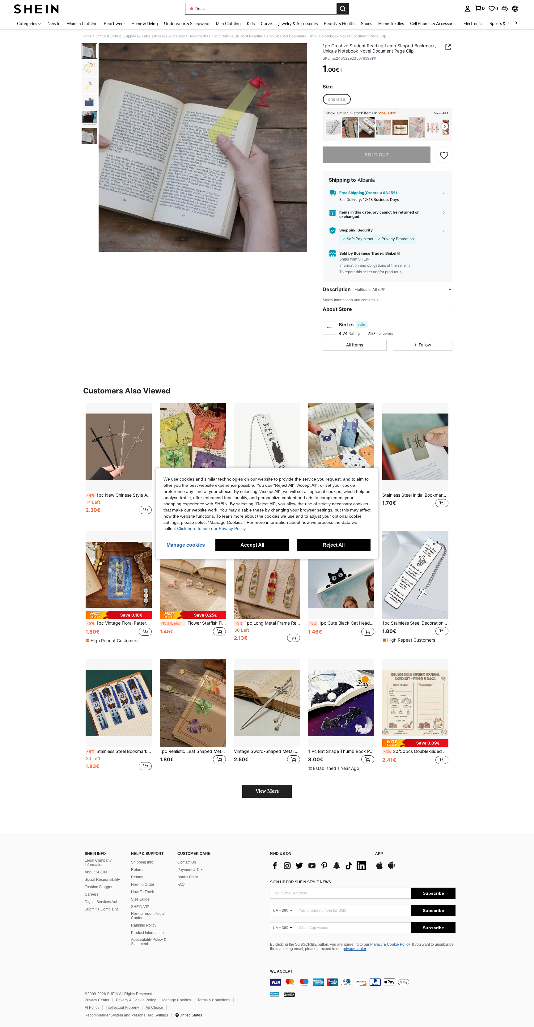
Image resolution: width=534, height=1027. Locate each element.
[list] (319, 865)
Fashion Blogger (98, 887)
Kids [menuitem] (251, 23)
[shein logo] (36, 8)
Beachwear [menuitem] (114, 23)
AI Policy (92, 1007)
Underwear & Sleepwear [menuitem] (187, 23)
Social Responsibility (102, 879)
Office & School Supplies (116, 36)
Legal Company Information (98, 862)
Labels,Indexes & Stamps (163, 36)
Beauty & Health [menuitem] (339, 23)
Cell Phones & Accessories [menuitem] (433, 23)
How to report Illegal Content (148, 915)
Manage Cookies (176, 1000)
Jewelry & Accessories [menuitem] (298, 23)
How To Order (142, 884)
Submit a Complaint (101, 909)
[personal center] (467, 8)
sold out (377, 155)
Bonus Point (187, 877)
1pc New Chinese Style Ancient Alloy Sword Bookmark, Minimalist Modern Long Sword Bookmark (119, 495)
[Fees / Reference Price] (341, 70)
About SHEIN (96, 872)
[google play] (391, 868)
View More (267, 791)
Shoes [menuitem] (366, 23)
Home (87, 36)
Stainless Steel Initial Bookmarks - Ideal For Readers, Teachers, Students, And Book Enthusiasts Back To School (415, 495)
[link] (479, 8)
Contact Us (186, 862)
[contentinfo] (363, 982)
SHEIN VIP (140, 907)
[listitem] (333, 127)
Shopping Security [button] (356, 230)
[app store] (379, 868)
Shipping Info (142, 862)
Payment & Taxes (191, 870)
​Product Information (147, 933)
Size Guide (140, 899)
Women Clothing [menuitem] (82, 23)
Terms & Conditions (213, 1000)
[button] (504, 8)
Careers (91, 894)
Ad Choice (154, 1007)
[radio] (336, 99)
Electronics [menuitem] (473, 23)
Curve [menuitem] (266, 23)
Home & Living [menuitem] (144, 23)
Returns (137, 870)
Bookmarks (198, 36)
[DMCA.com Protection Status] (289, 994)
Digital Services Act (101, 902)
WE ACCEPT (281, 972)
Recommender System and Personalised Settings (126, 1015)
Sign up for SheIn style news (300, 882)
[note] (119, 615)
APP (379, 854)
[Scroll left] (508, 23)
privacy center (354, 949)
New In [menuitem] (54, 23)
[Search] (343, 9)
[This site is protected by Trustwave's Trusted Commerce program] (274, 994)
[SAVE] (444, 154)
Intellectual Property (122, 1007)
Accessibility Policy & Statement (148, 941)
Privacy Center (97, 1000)
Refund (137, 877)
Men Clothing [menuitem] (228, 23)
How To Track (142, 892)
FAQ (180, 884)
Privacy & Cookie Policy (390, 944)
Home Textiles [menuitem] (391, 23)
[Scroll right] (516, 23)
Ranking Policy (143, 925)
